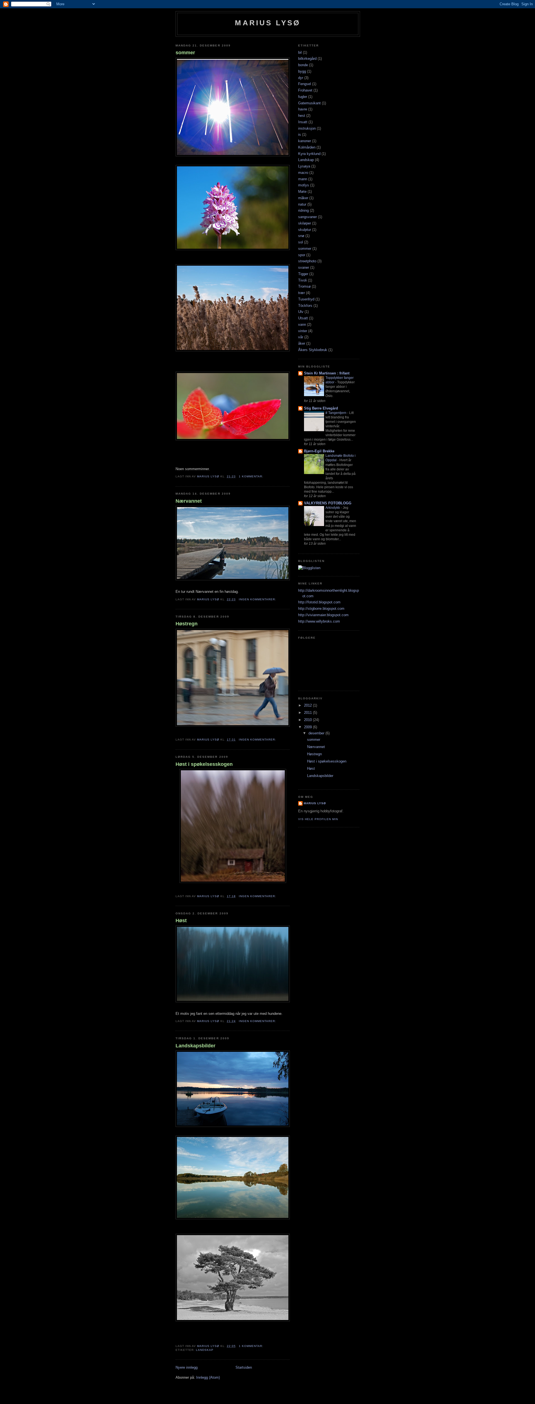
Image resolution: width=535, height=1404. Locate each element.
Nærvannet (189, 501)
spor (301, 255)
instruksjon (307, 128)
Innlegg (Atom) (208, 1377)
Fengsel (304, 84)
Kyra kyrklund (309, 154)
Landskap (204, 1349)
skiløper (304, 223)
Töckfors (305, 305)
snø (301, 236)
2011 (308, 712)
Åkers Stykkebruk (312, 350)
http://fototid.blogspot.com (319, 602)
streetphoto (307, 261)
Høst (181, 920)
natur (302, 204)
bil (300, 52)
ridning (303, 210)
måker (303, 198)
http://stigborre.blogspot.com (321, 608)
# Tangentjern (336, 413)
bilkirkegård (307, 58)
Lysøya (304, 166)
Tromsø (304, 286)
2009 (308, 727)
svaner (303, 267)
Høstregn (187, 623)
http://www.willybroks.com (319, 621)
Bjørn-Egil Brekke (319, 451)
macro (303, 173)
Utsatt (303, 318)
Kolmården (306, 147)
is (299, 134)
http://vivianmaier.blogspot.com (323, 615)
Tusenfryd (306, 299)
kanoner (304, 141)
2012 (308, 705)
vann (302, 324)
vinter (302, 331)
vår (300, 337)
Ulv (300, 312)
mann (302, 179)
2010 (308, 720)
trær (301, 293)
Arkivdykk (333, 508)
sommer (185, 52)
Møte (302, 191)
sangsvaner (307, 217)
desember (316, 733)
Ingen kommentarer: (258, 599)
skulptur (304, 230)
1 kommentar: (251, 476)
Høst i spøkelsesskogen (204, 764)
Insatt (302, 122)
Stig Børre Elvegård (321, 408)
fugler (302, 97)
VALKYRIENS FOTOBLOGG (327, 503)
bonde (303, 65)
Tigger (303, 274)
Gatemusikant (309, 103)
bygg (302, 71)
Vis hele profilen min (318, 819)
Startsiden (243, 1367)
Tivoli (302, 280)
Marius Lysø (267, 23)
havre (302, 109)
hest (301, 115)
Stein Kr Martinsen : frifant (326, 373)
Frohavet (305, 90)
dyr (300, 78)
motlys (303, 185)
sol (300, 242)
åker (301, 343)
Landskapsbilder (195, 1045)
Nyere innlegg (187, 1367)
